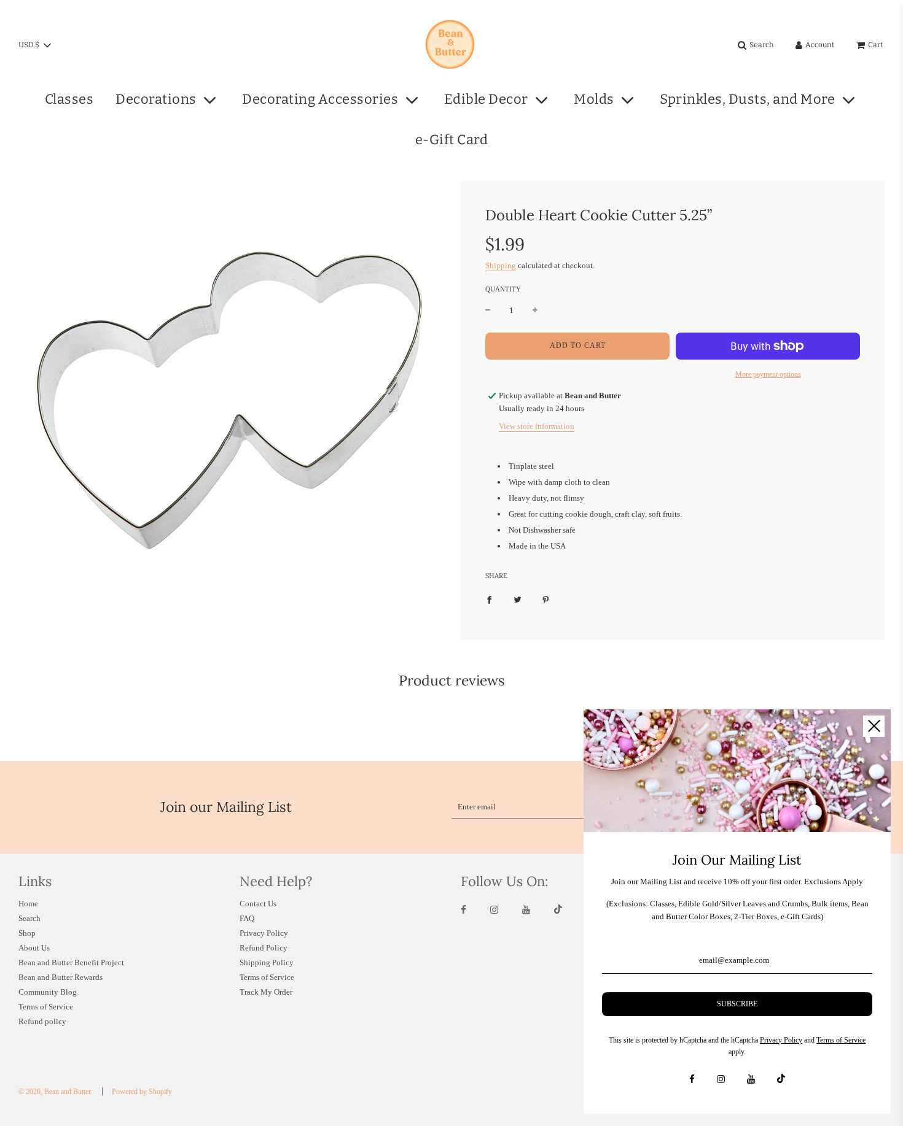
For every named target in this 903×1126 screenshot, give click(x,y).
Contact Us (258, 903)
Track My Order (266, 992)
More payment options (768, 374)
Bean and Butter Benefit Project (71, 962)
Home (28, 903)
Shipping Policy (267, 962)
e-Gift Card (451, 139)
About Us (34, 947)
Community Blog (47, 992)
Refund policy (42, 1021)
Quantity (503, 289)
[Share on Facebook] (489, 599)
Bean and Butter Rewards (60, 977)
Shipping (500, 265)
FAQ (247, 918)
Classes (69, 99)
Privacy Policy (264, 933)
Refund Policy (263, 947)
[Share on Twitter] (517, 599)
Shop (27, 933)
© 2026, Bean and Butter (54, 1091)
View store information (536, 426)
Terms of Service (45, 1006)
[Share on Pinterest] (546, 599)
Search (29, 918)
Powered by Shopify (142, 1091)
